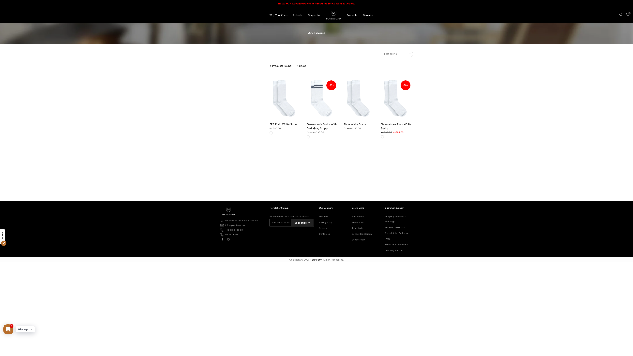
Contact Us (324, 234)
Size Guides (358, 222)
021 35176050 (232, 234)
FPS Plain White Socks (283, 124)
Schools (297, 15)
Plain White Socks (355, 124)
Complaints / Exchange (397, 233)
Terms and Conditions (396, 244)
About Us (323, 216)
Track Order (357, 228)
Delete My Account (394, 250)
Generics (368, 15)
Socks (302, 66)
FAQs (387, 238)
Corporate (314, 15)
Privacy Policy (325, 222)
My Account (358, 216)
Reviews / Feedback (395, 227)
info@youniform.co (235, 225)
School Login (358, 239)
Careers (323, 228)
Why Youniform (278, 15)
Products (352, 15)
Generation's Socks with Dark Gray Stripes (322, 126)
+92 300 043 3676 (234, 230)
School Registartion (362, 234)
